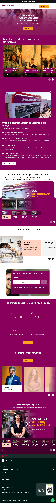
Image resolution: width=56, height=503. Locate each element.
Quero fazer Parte (9, 163)
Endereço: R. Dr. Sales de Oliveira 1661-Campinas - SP (16, 492)
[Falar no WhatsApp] (53, 500)
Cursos (4, 466)
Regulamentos (5, 490)
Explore (4, 472)
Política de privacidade (7, 487)
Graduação (17, 291)
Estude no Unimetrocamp (10, 469)
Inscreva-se (44, 6)
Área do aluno (6, 476)
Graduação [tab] (16, 277)
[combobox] (27, 282)
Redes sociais (6, 479)
